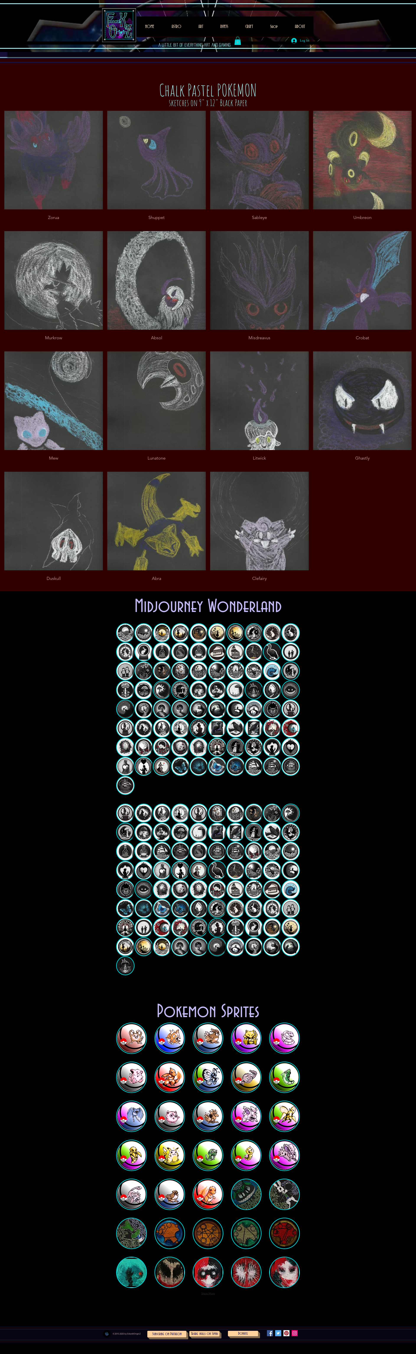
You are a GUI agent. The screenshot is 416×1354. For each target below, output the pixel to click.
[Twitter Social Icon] (278, 1333)
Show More (208, 1293)
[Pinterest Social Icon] (286, 1333)
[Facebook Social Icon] (270, 1333)
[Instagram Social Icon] (295, 1333)
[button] (201, 28)
